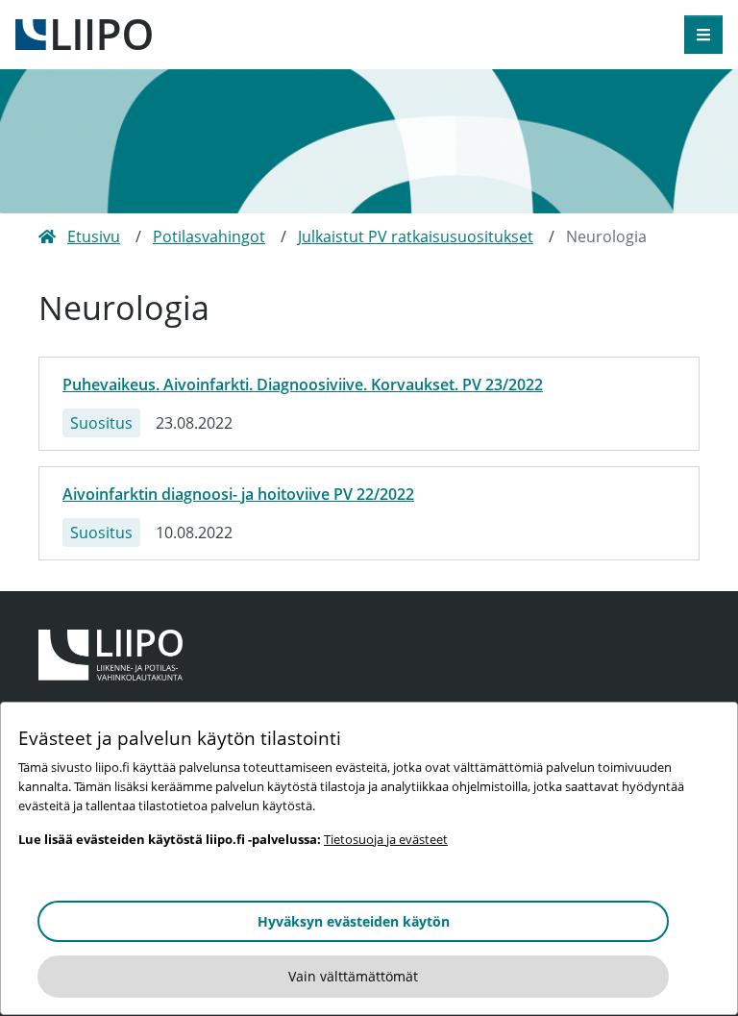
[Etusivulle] (83, 32)
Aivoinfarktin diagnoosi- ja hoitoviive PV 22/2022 (238, 494)
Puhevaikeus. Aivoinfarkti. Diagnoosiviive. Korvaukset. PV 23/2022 (302, 384)
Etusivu (93, 236)
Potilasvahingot (209, 236)
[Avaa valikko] (703, 34)
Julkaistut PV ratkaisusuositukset (415, 236)
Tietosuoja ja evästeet (386, 839)
